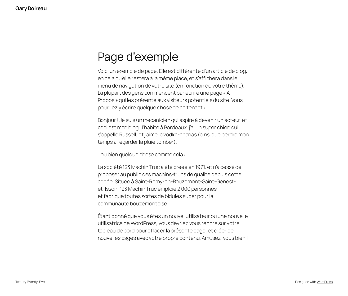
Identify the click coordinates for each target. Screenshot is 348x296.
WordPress (325, 281)
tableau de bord (116, 230)
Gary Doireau (31, 8)
